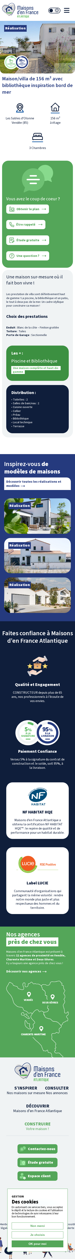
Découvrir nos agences (23, 971)
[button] (70, 68)
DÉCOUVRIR (37, 1108)
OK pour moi (37, 1243)
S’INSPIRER (26, 1090)
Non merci (37, 1225)
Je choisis (37, 1234)
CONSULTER (57, 1090)
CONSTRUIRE (38, 1126)
